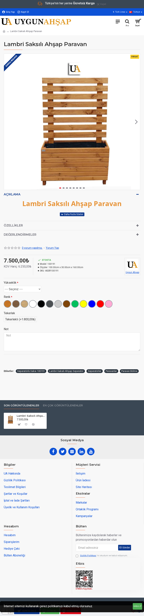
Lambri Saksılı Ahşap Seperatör (66, 371)
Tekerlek (9, 313)
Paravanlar (111, 371)
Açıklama (12, 194)
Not (6, 329)
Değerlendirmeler (20, 234)
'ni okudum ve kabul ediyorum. (104, 555)
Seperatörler (94, 371)
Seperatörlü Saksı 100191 (31, 371)
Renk (7, 297)
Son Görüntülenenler (21, 405)
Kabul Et (138, 606)
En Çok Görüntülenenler (63, 405)
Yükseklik (10, 282)
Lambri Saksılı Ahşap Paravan (31, 415)
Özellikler (13, 225)
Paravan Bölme (129, 371)
